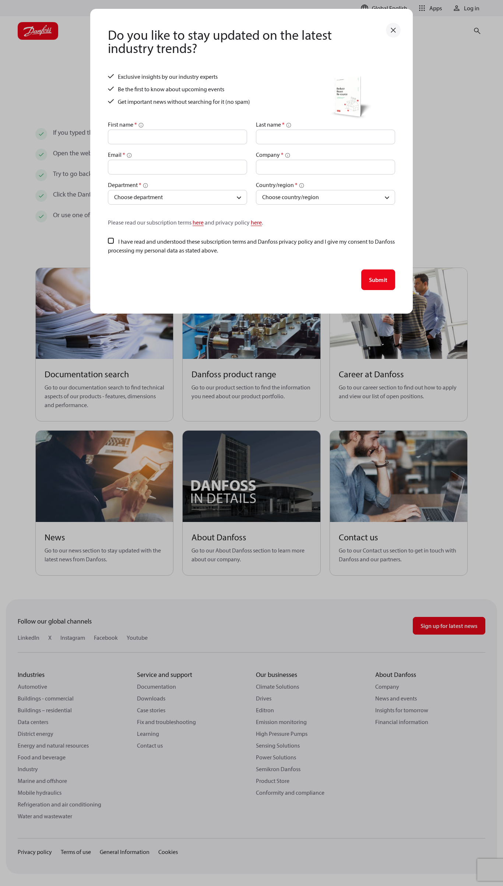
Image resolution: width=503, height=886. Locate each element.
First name (122, 124)
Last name (270, 124)
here (198, 222)
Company (270, 154)
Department (124, 184)
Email (116, 154)
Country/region (277, 184)
